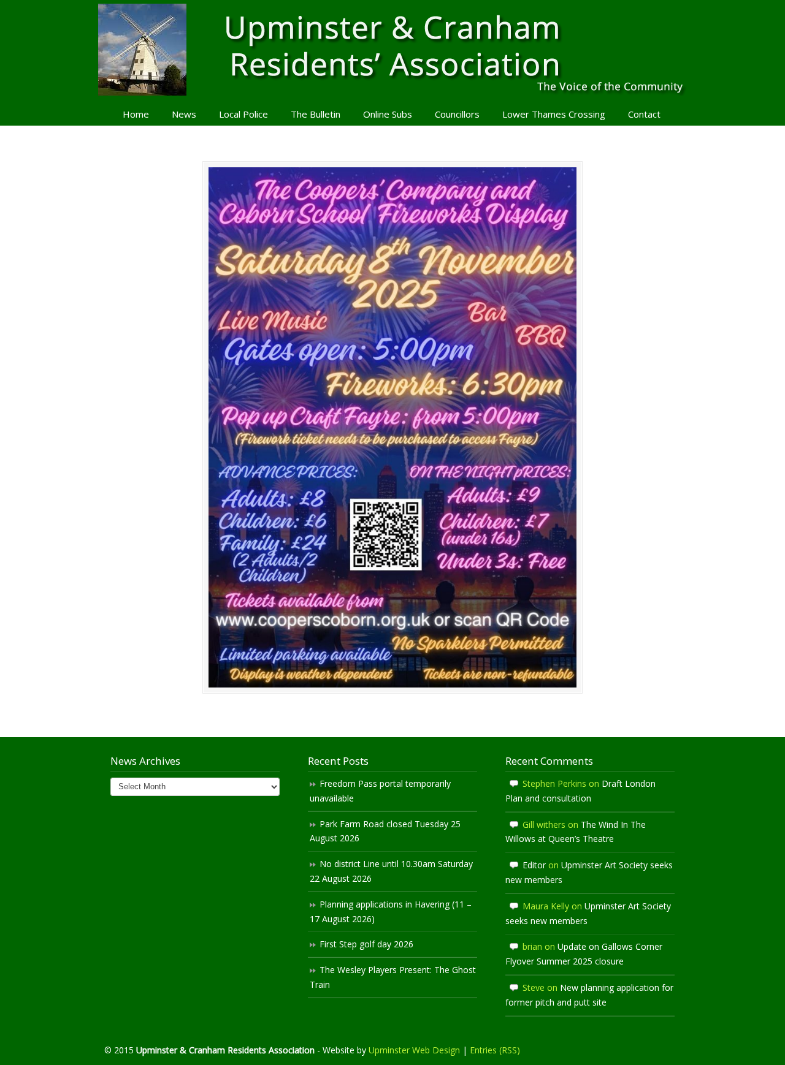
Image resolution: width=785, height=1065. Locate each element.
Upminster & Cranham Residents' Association (392, 50)
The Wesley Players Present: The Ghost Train (393, 977)
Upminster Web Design (414, 1050)
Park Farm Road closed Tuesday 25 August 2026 (385, 831)
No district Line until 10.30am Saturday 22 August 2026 (391, 871)
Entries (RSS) (495, 1050)
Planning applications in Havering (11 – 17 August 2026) (391, 911)
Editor (534, 865)
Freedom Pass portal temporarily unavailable (380, 791)
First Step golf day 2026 (366, 944)
